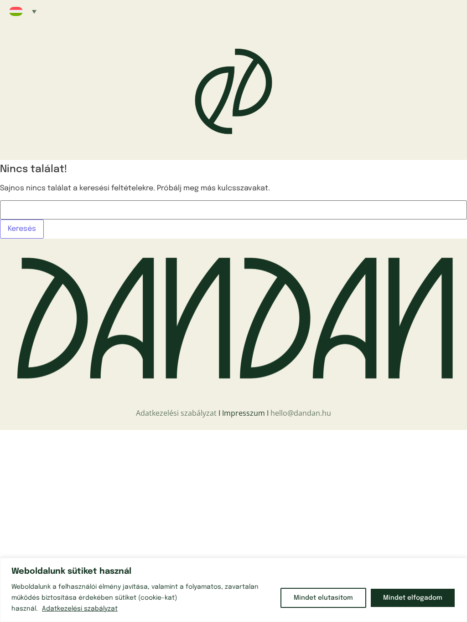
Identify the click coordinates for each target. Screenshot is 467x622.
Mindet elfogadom (412, 598)
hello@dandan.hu (300, 413)
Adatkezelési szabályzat (80, 609)
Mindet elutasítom (323, 598)
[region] (233, 590)
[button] (23, 11)
